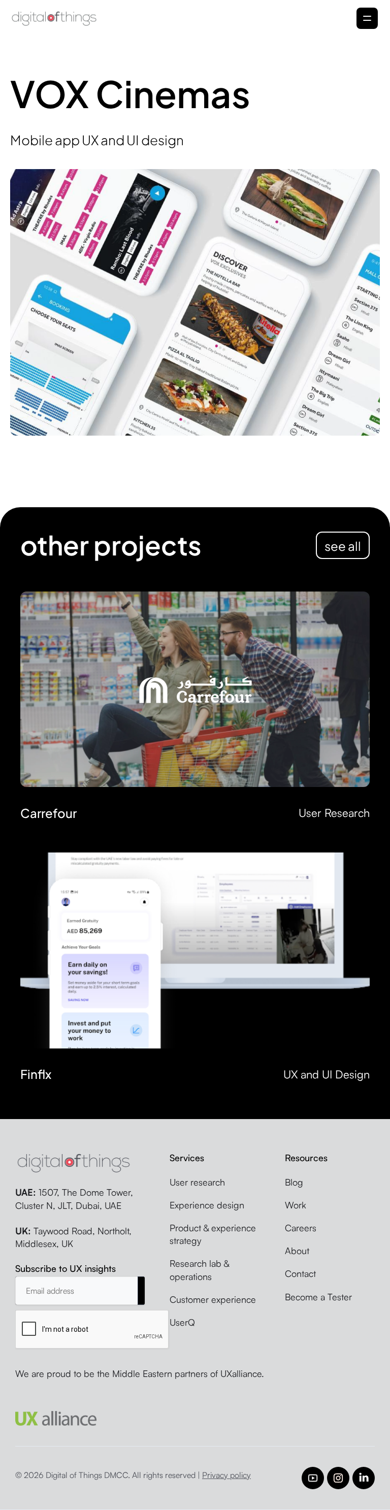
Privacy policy (226, 1475)
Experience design (207, 1204)
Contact (300, 1273)
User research (197, 1182)
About (297, 1250)
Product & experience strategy (213, 1234)
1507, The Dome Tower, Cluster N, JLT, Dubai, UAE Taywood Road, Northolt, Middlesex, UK (74, 1218)
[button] (367, 18)
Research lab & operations (199, 1270)
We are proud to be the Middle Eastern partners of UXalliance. (139, 1373)
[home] (54, 18)
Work (295, 1204)
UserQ (182, 1322)
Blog (294, 1182)
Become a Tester (318, 1296)
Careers (300, 1227)
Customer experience (213, 1299)
